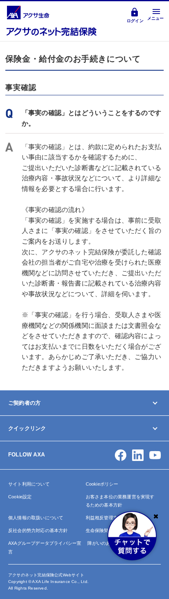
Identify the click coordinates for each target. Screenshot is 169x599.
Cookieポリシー (102, 484)
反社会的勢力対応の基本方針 (38, 530)
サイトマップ (23, 478)
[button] (120, 455)
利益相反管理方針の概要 (111, 517)
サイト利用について (29, 484)
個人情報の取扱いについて (35, 517)
